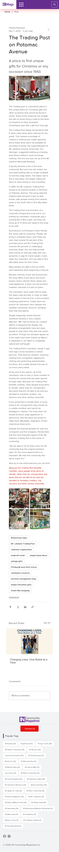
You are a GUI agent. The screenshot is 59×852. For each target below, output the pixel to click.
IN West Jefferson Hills (16, 802)
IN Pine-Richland (14, 826)
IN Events (11, 743)
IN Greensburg (37, 755)
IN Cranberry (30, 814)
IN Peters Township (15, 749)
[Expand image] (19, 498)
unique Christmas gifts (21, 584)
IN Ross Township (36, 791)
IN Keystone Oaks (19, 537)
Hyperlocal (14, 597)
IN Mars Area (12, 814)
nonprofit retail (18, 555)
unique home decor (38, 555)
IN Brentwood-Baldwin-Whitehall (39, 808)
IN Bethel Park (13, 767)
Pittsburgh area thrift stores (24, 567)
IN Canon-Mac (33, 767)
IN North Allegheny (15, 796)
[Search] (54, 5)
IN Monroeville (29, 761)
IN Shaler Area (39, 802)
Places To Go (12, 820)
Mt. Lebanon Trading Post (23, 543)
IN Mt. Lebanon (37, 796)
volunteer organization (21, 549)
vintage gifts (17, 561)
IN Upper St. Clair (14, 791)
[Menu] (21, 4)
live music (11, 773)
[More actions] (48, 29)
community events (15, 755)
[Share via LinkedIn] (25, 606)
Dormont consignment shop (23, 578)
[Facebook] (4, 836)
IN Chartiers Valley (33, 820)
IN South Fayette (14, 779)
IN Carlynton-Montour (16, 785)
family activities (40, 785)
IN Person (36, 749)
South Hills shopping (20, 590)
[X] (9, 836)
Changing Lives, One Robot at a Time (28, 661)
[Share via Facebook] (10, 606)
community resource (20, 573)
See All (47, 623)
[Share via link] (32, 606)
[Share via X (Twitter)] (17, 606)
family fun (11, 761)
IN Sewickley (12, 808)
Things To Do (46, 743)
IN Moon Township (31, 773)
